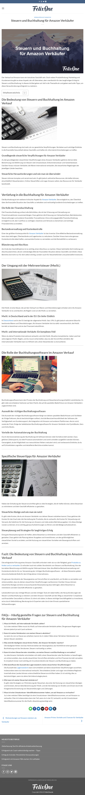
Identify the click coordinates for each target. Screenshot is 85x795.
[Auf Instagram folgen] (41, 1)
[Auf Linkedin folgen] (45, 1)
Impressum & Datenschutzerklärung (42, 780)
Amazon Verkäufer (49, 199)
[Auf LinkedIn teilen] (50, 709)
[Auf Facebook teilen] (34, 709)
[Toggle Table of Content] (23, 93)
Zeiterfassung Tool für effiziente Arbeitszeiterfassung (22, 746)
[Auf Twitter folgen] (43, 1)
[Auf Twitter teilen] (38, 709)
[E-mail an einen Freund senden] (42, 709)
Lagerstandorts (23, 667)
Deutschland (8, 320)
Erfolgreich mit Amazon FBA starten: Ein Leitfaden (21, 759)
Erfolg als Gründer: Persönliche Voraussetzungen (20, 755)
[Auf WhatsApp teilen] (30, 709)
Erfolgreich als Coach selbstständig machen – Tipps (21, 750)
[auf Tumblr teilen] (54, 709)
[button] (3, 8)
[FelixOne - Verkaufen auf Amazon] (42, 8)
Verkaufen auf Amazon (42, 17)
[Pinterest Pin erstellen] (46, 709)
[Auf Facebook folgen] (39, 1)
